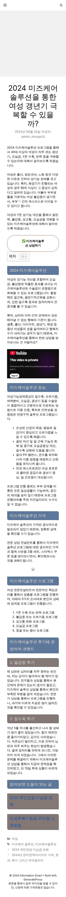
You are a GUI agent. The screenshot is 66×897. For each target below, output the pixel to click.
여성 (15, 838)
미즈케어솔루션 (45, 844)
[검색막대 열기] (61, 5)
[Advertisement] (33, 44)
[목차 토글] (22, 257)
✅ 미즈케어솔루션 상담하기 (33, 243)
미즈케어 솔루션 (23, 844)
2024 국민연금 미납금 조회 (30, 849)
